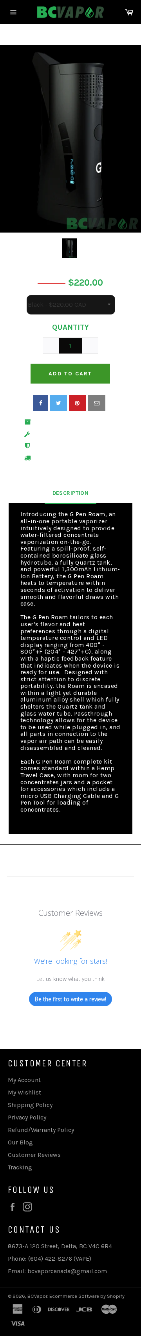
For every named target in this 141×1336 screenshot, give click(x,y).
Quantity (70, 327)
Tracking (20, 1167)
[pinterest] (77, 403)
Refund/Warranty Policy (41, 1129)
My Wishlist (24, 1092)
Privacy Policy (27, 1117)
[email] (96, 403)
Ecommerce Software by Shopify (87, 1296)
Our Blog (20, 1142)
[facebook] (40, 403)
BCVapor (37, 1296)
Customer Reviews (34, 1154)
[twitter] (58, 403)
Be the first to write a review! (70, 999)
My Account (24, 1080)
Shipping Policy (30, 1105)
